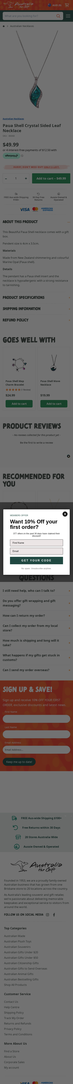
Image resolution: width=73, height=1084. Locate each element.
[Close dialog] (65, 514)
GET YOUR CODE (36, 560)
